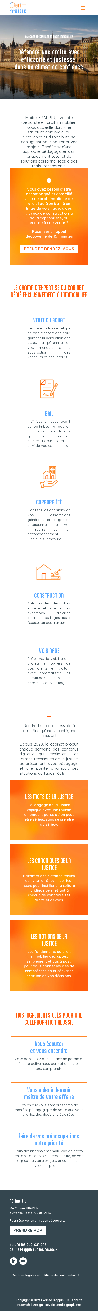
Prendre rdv (28, 1230)
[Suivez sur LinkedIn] (13, 1261)
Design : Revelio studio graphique (57, 1305)
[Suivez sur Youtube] (23, 1261)
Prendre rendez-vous (49, 248)
